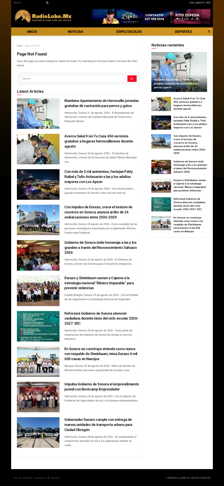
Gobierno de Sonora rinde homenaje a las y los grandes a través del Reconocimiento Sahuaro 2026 (100, 247)
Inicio (32, 32)
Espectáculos (129, 32)
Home (19, 46)
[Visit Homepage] (43, 16)
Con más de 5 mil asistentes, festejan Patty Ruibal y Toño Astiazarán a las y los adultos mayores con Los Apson (98, 177)
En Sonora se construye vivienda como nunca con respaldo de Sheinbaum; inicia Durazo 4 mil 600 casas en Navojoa (100, 354)
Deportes (183, 32)
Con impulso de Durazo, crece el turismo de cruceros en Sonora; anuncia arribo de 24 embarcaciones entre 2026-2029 (98, 212)
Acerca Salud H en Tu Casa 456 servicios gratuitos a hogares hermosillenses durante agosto (98, 141)
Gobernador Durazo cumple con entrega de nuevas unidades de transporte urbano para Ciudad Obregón (98, 425)
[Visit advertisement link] (151, 16)
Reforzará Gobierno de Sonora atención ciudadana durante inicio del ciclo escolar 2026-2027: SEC (101, 318)
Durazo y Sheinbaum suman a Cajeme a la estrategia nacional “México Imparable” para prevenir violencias (99, 283)
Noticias (75, 32)
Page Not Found (32, 46)
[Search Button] (47, 2)
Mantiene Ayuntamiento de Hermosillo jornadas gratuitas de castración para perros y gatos (177, 83)
